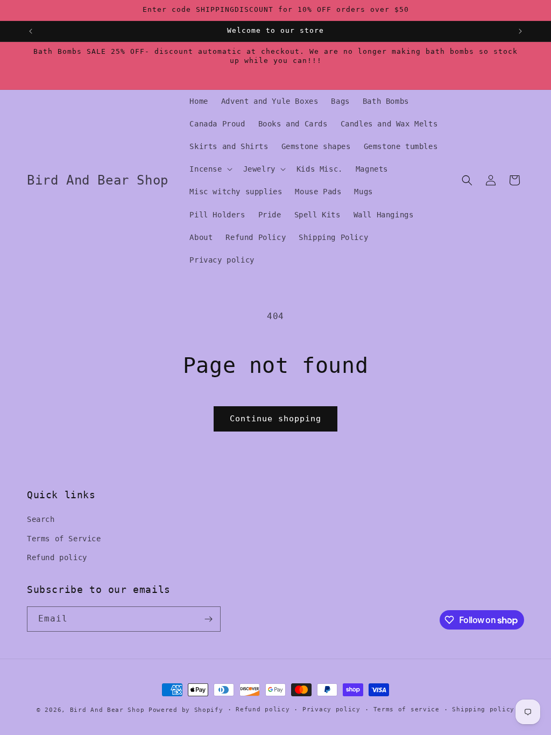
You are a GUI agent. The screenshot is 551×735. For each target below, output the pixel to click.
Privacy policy (331, 709)
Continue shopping (275, 418)
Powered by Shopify (186, 709)
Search (41, 519)
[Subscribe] (208, 619)
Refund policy (57, 557)
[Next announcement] (520, 31)
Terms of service (406, 709)
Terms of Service (64, 538)
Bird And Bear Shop (107, 709)
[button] (209, 169)
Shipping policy (483, 709)
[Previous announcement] (31, 31)
